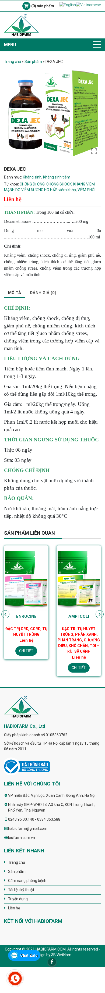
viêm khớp (67, 190)
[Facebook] (52, 962)
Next (100, 614)
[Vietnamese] (88, 4)
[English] (68, 4)
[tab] (14, 293)
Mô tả (14, 292)
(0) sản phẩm (42, 6)
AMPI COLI (78, 616)
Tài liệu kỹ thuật (21, 890)
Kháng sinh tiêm (56, 177)
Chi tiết (26, 651)
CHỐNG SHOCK (59, 184)
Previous (5, 614)
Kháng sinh (32, 177)
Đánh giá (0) (43, 292)
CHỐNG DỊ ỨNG (32, 184)
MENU (10, 44)
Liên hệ (14, 908)
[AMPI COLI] (79, 578)
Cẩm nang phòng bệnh (27, 880)
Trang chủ (12, 61)
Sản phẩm (33, 61)
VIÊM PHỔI (86, 190)
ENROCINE (26, 616)
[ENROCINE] (26, 578)
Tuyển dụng (18, 899)
